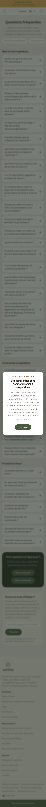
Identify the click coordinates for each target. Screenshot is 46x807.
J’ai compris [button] (23, 427)
